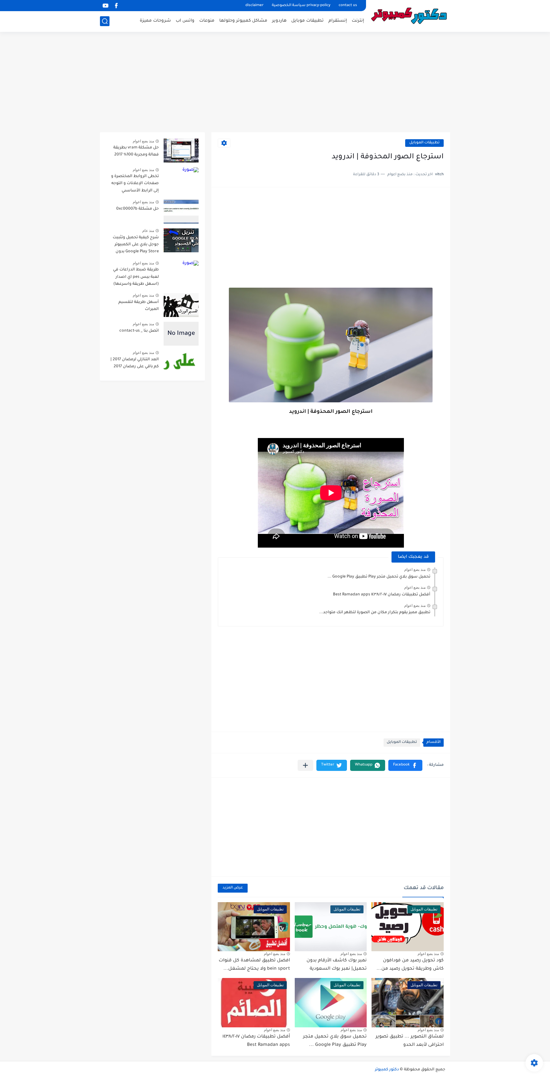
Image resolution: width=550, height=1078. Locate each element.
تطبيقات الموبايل (424, 143)
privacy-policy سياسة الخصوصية (301, 6)
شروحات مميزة (155, 20)
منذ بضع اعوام (415, 569)
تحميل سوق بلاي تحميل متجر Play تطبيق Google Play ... (379, 577)
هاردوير (279, 20)
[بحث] (104, 21)
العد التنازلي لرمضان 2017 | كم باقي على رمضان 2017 (134, 363)
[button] (405, 765)
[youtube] (105, 5)
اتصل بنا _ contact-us (139, 331)
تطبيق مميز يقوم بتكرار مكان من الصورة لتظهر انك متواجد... (374, 612)
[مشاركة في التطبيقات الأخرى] (305, 765)
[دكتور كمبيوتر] (410, 15)
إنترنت (358, 20)
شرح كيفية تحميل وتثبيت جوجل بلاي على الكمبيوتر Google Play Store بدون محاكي (136, 245)
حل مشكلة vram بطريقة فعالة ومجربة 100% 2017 (136, 151)
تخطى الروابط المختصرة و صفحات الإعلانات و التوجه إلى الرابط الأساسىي (135, 183)
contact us (348, 6)
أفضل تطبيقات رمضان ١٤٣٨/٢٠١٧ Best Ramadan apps (381, 595)
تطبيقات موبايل (307, 20)
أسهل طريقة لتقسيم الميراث (138, 306)
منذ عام (148, 230)
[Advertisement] (275, 82)
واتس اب (185, 20)
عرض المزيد (232, 888)
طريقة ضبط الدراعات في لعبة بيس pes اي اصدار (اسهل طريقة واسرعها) (136, 277)
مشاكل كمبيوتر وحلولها (243, 20)
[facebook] (116, 5)
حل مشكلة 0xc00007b (137, 209)
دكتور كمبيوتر (387, 1069)
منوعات (207, 20)
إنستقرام (337, 20)
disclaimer (254, 6)
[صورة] (181, 150)
